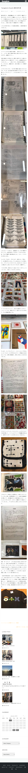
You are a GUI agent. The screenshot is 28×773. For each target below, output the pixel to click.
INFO (4, 765)
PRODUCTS (15, 765)
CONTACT (11, 767)
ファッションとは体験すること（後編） (10, 622)
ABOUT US (4, 767)
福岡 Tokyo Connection (8, 645)
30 (14, 730)
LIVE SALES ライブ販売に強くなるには (11, 703)
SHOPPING (22, 765)
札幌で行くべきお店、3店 (22, 627)
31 (17, 730)
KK (12, 11)
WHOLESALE (19, 767)
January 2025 (14, 716)
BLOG (8, 765)
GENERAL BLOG (21, 11)
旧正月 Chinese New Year (8, 661)
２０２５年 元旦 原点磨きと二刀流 (10, 676)
